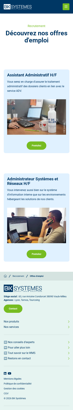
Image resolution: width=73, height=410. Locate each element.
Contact (13, 308)
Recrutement (18, 276)
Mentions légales (12, 378)
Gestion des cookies (14, 388)
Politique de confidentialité (17, 383)
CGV (6, 393)
